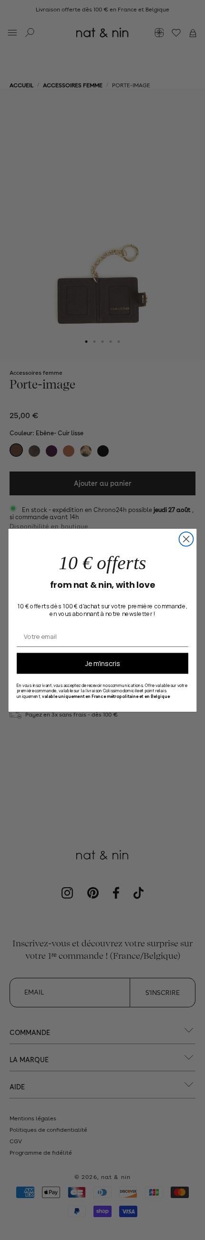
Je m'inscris (102, 662)
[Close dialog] (186, 539)
